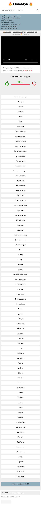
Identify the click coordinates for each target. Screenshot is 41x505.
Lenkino (20, 368)
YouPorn (20, 397)
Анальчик (20, 230)
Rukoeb (20, 348)
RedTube (20, 338)
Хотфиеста (20, 452)
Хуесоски (20, 210)
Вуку (20, 457)
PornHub (20, 333)
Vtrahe (20, 363)
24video (20, 378)
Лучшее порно (20, 176)
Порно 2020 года (20, 131)
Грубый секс (20, 220)
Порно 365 (20, 324)
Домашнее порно (20, 240)
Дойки (20, 314)
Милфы (20, 259)
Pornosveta (20, 388)
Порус (20, 407)
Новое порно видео (20, 97)
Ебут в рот (20, 195)
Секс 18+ (20, 126)
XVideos (20, 343)
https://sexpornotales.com (9, 28)
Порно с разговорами (20, 171)
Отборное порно (20, 141)
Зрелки (20, 250)
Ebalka (20, 373)
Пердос (20, 319)
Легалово (20, 432)
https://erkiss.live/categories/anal (11, 16)
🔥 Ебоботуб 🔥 (20, 4)
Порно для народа (20, 151)
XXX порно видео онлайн (9, 26)
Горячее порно (21, 166)
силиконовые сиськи (7, 22)
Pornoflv (20, 437)
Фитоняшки (20, 294)
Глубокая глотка (20, 200)
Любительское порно (20, 274)
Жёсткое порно (20, 245)
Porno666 (20, 353)
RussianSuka (20, 422)
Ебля (20, 117)
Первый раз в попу (20, 235)
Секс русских (20, 284)
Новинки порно (27, 70)
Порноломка (20, 427)
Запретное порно (20, 146)
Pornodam (20, 467)
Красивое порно (20, 136)
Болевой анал (20, 304)
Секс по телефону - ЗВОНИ (20, 484)
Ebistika (20, 383)
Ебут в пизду (20, 190)
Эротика (20, 112)
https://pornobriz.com (7, 20)
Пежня (20, 309)
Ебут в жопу (20, 186)
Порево (20, 107)
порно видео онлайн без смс (10, 497)
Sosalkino (20, 358)
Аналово (20, 225)
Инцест (20, 269)
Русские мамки (20, 279)
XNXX (20, 402)
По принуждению (20, 299)
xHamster (20, 328)
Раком (20, 264)
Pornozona (20, 447)
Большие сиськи (20, 215)
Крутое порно (20, 161)
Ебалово (20, 393)
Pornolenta (20, 471)
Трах (20, 121)
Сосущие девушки (20, 205)
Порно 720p (20, 181)
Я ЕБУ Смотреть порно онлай (10, 24)
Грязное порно (20, 156)
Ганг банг (20, 289)
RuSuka (20, 417)
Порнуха (20, 102)
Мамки (20, 255)
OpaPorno (20, 442)
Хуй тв (20, 412)
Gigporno (20, 462)
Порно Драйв (20, 476)
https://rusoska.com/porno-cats (10, 18)
